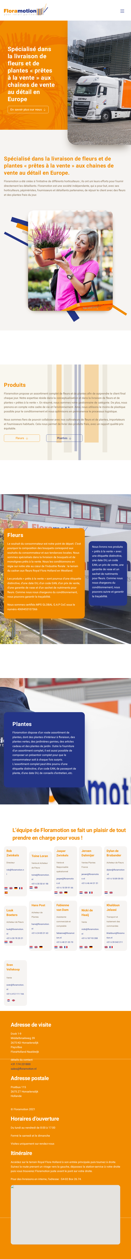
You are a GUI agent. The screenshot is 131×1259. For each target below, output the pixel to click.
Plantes (62, 438)
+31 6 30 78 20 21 (14, 938)
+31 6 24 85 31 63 (40, 933)
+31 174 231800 (21, 1064)
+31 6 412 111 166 (15, 993)
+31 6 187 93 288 (90, 938)
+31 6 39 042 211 (115, 942)
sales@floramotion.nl (24, 1069)
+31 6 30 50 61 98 (40, 883)
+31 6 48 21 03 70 (64, 942)
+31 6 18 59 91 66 (64, 887)
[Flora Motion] (26, 14)
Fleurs (20, 438)
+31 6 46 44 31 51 (90, 883)
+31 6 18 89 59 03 (115, 878)
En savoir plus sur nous (26, 109)
